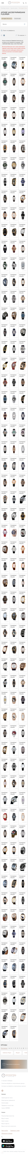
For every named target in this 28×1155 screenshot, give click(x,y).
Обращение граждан (6, 1133)
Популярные (4, 1048)
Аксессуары (4, 1103)
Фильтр (5, 24)
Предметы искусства (7, 1105)
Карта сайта (4, 1130)
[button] (2, 3)
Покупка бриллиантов (7, 1116)
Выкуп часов (5, 1118)
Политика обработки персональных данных (13, 1083)
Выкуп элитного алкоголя (8, 1126)
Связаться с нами (15, 1130)
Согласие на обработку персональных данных (13, 1086)
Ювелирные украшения (8, 1100)
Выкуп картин (5, 1123)
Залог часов (4, 1121)
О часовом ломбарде (6, 1080)
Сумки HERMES (5, 1108)
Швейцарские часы (7, 1097)
